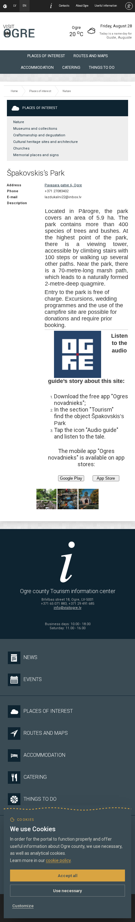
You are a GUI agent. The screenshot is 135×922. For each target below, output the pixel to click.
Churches (21, 148)
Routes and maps (90, 56)
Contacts (64, 5)
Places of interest (46, 56)
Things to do (102, 67)
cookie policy (58, 860)
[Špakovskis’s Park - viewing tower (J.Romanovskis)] (88, 499)
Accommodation (37, 67)
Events (33, 679)
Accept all (68, 875)
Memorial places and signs (36, 155)
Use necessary (67, 890)
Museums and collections (35, 129)
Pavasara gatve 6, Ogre (63, 185)
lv (14, 5)
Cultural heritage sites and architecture (45, 142)
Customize (23, 905)
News (30, 657)
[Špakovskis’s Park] (46, 499)
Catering (71, 67)
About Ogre (82, 5)
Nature (66, 91)
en (24, 5)
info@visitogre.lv (67, 608)
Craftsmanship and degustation (39, 135)
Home (14, 91)
